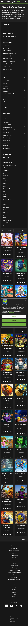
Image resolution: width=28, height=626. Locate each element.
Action (4, 173)
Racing (4, 204)
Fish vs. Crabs (21, 525)
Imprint (14, 587)
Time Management (7, 220)
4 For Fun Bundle (7, 348)
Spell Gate (21, 348)
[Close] (25, 300)
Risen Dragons (21, 450)
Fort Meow (7, 424)
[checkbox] (24, 36)
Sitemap (14, 596)
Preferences (14, 316)
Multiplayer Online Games (9, 165)
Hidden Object (6, 189)
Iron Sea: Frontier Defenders (7, 475)
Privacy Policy (14, 565)
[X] (16, 606)
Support (14, 592)
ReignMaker (20, 499)
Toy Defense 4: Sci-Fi (20, 425)
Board (4, 181)
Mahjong (5, 194)
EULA (14, 575)
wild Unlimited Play (7, 162)
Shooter (5, 210)
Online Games (6, 160)
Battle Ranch (7, 450)
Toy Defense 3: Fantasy (7, 526)
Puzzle (4, 202)
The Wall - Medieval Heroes (7, 500)
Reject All (14, 320)
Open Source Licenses (14, 579)
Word (4, 225)
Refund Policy (14, 577)
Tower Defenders (7, 247)
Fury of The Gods (21, 372)
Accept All (14, 324)
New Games (6, 157)
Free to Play (6, 170)
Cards (4, 183)
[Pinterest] (21, 605)
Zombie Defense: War (21, 248)
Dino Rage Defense (20, 474)
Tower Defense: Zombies (20, 274)
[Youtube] (11, 605)
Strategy (5, 217)
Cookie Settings (14, 568)
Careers (14, 594)
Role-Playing (6, 207)
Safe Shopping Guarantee (14, 572)
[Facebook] (6, 606)
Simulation (5, 212)
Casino (4, 186)
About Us (14, 589)
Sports (4, 215)
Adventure (5, 175)
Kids (4, 191)
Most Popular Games (8, 199)
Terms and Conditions (14, 570)
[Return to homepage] (13, 1)
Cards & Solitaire (14, 555)
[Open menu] (2, 2)
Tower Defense (6, 223)
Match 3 (5, 196)
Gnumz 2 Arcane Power (7, 399)
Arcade (4, 178)
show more (6, 72)
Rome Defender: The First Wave (7, 373)
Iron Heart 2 (20, 398)
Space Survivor (7, 273)
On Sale (5, 168)
